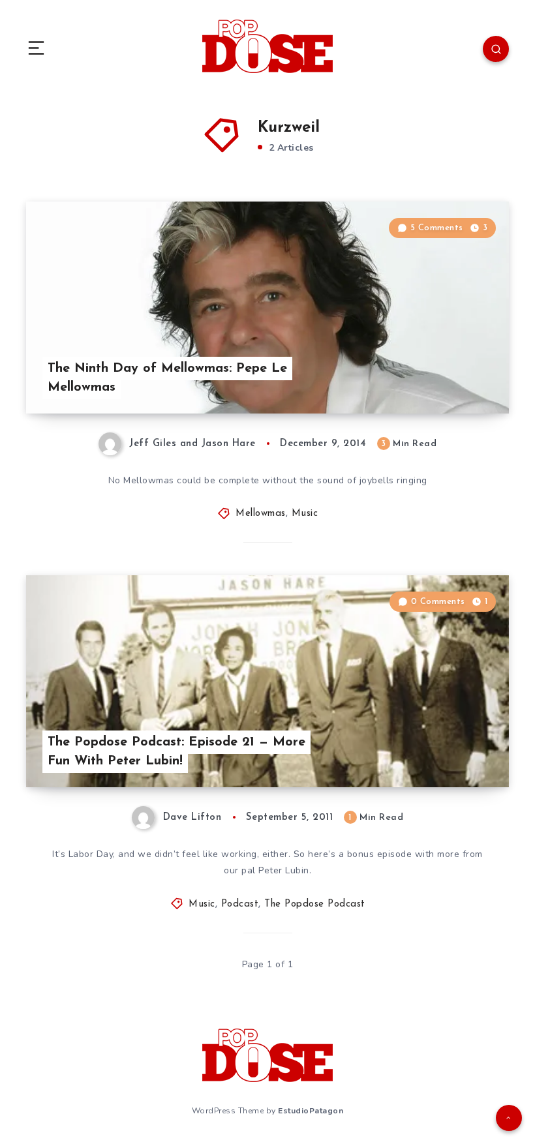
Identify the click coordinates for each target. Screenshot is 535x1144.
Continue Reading (463, 376)
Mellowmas (261, 514)
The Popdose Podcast (314, 904)
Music (305, 514)
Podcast (240, 904)
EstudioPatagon (310, 1111)
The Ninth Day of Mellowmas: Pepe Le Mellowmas (167, 378)
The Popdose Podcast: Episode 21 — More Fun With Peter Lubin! (176, 752)
